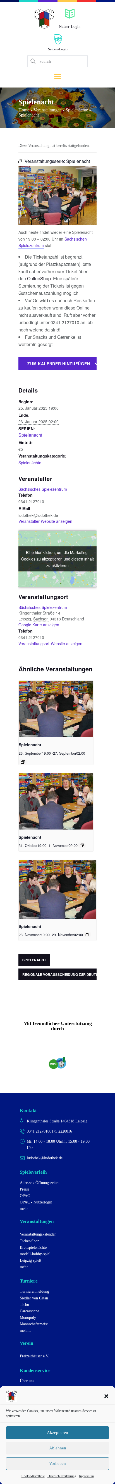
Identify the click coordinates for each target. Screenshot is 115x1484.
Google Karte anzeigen (38, 624)
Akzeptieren (57, 1432)
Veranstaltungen (47, 109)
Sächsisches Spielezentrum (42, 489)
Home (23, 109)
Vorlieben (57, 1463)
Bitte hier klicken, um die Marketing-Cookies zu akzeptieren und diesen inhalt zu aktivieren (57, 559)
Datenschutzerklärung (61, 1476)
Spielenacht (30, 435)
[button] (106, 1396)
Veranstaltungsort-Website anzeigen (50, 643)
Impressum (86, 1476)
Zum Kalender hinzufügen (58, 363)
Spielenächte (77, 109)
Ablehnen (57, 1448)
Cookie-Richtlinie (33, 1476)
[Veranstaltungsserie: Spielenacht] (23, 762)
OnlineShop (39, 278)
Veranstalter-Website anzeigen (45, 521)
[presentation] (56, 709)
